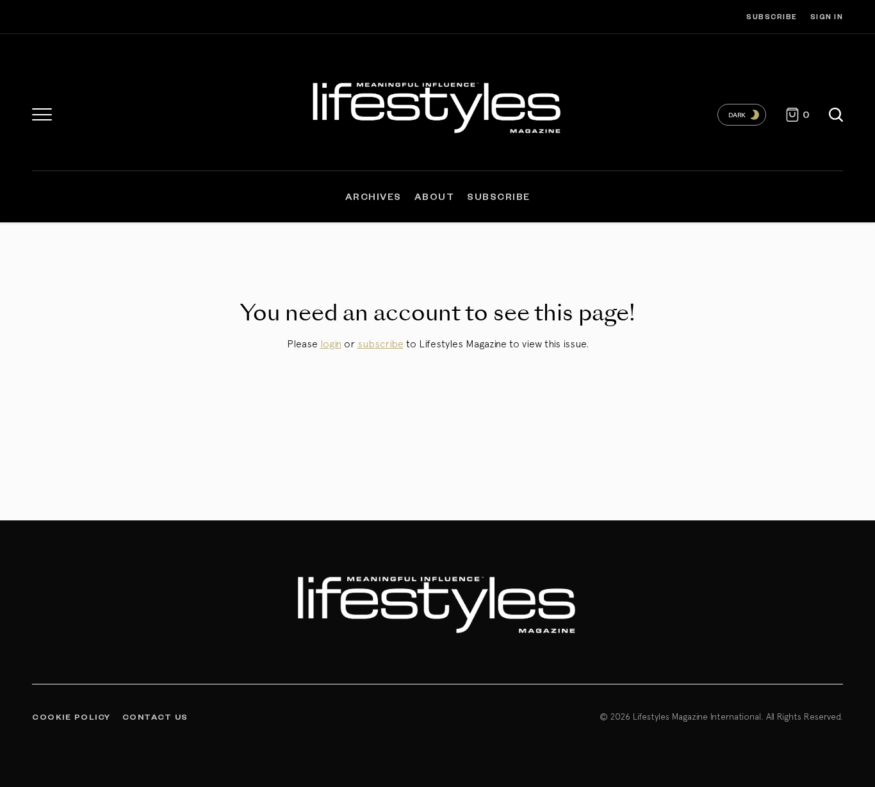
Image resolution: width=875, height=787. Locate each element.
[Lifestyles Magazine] (437, 105)
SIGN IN (827, 16)
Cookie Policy (71, 716)
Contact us (155, 716)
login (330, 343)
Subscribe (771, 16)
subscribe (380, 343)
